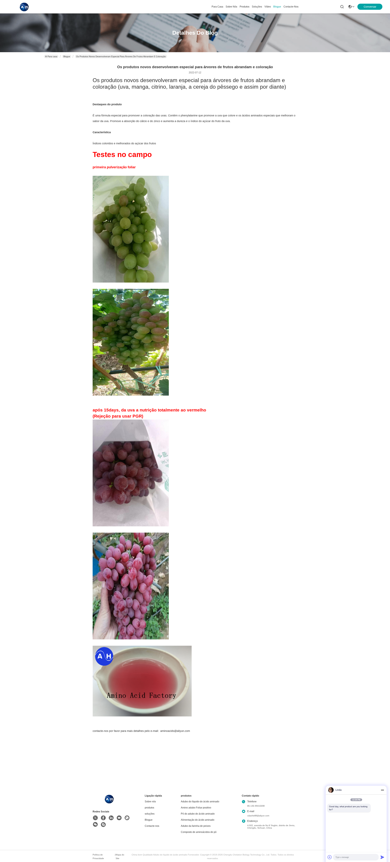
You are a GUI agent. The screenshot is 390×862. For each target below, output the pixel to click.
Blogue (277, 6)
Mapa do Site (120, 856)
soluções (257, 6)
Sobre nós (231, 6)
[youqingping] (103, 824)
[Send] (382, 857)
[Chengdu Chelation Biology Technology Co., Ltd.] (24, 6)
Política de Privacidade (98, 856)
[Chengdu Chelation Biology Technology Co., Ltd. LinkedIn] (111, 818)
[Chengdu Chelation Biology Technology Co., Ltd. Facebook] (103, 818)
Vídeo (267, 6)
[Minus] (382, 790)
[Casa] (109, 802)
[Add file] (330, 857)
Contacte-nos (291, 6)
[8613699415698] (127, 818)
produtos (244, 6)
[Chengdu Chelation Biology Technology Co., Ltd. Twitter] (95, 818)
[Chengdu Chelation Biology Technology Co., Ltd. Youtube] (119, 818)
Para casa (217, 6)
